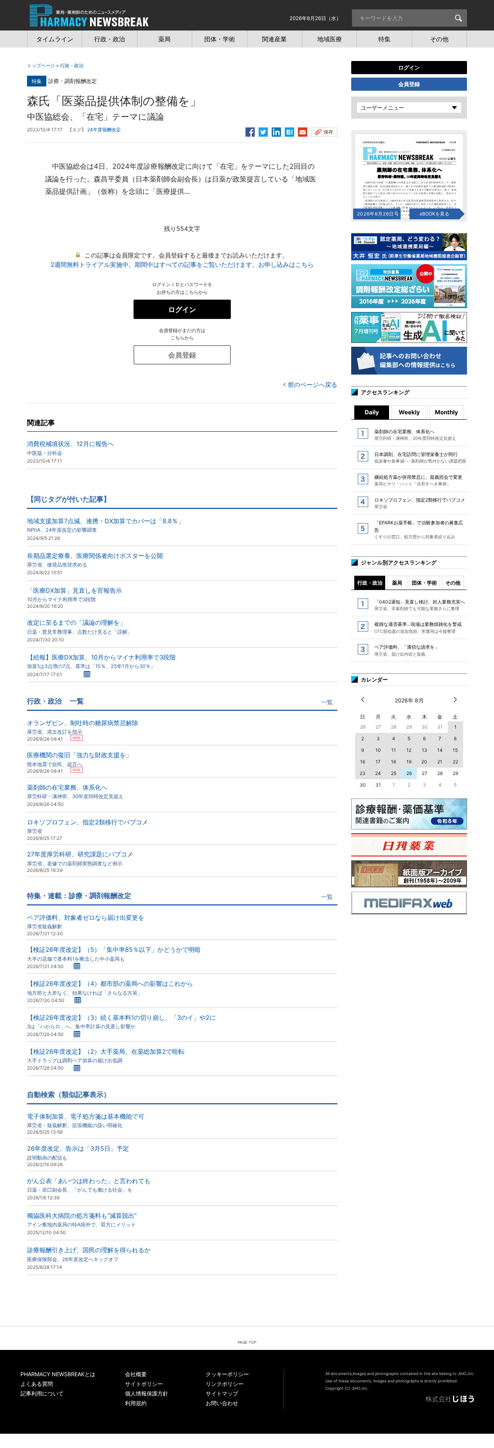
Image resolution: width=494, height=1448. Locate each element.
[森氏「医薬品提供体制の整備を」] (289, 131)
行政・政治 (71, 65)
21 (439, 762)
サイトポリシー (144, 1383)
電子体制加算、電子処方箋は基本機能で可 (85, 1120)
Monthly (446, 412)
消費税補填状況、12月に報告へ (70, 448)
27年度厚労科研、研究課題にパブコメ (80, 858)
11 (393, 750)
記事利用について (42, 1393)
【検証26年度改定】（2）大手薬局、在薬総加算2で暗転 (105, 1055)
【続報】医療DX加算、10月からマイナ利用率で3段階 (101, 661)
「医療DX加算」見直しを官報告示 (74, 594)
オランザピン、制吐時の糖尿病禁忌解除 (82, 727)
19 (408, 762)
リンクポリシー (225, 1383)
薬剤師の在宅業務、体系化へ (75, 791)
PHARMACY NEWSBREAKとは (57, 1374)
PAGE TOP (247, 1342)
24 (378, 773)
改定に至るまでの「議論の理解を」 (79, 626)
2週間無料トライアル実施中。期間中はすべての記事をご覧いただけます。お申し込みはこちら (182, 264)
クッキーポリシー (227, 1374)
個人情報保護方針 (146, 1393)
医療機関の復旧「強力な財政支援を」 (79, 759)
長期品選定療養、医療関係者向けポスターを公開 (95, 560)
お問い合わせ (222, 1403)
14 (440, 750)
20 (424, 762)
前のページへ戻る (312, 384)
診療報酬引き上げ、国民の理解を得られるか (89, 1254)
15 (455, 750)
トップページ (41, 65)
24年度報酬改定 (104, 129)
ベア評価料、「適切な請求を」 (406, 650)
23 (362, 773)
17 (378, 762)
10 (378, 750)
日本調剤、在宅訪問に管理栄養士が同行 (420, 457)
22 (455, 762)
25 (393, 773)
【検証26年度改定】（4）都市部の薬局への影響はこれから (110, 987)
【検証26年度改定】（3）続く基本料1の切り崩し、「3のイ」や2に (121, 1021)
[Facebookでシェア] (250, 131)
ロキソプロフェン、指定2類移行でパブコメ (87, 826)
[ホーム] (89, 22)
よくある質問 (36, 1383)
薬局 (397, 583)
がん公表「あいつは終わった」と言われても (89, 1185)
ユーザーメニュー (382, 107)
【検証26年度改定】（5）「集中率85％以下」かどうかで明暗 (114, 953)
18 (393, 762)
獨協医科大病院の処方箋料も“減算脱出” (82, 1220)
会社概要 (136, 1374)
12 (408, 750)
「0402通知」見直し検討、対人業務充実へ (419, 605)
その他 (452, 583)
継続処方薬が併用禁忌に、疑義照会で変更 (418, 480)
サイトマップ (222, 1393)
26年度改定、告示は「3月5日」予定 (78, 1152)
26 (409, 773)
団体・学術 (424, 583)
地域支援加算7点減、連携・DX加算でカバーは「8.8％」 (105, 525)
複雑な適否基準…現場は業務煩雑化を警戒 (418, 627)
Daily (372, 412)
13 (424, 750)
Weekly (409, 412)
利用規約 (136, 1403)
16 (362, 762)
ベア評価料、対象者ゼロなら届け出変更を (85, 921)
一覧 (327, 702)
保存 (328, 132)
